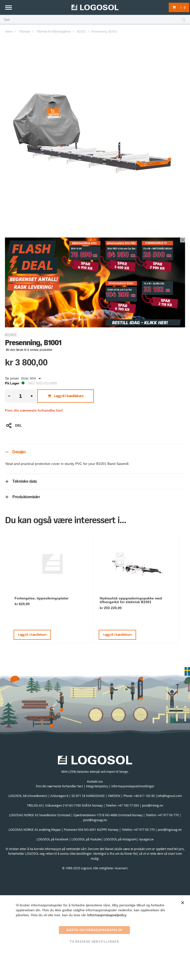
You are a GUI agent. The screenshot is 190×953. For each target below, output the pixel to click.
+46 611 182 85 (144, 796)
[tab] (95, 452)
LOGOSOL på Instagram (120, 839)
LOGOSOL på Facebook (52, 839)
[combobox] (95, 19)
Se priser (12, 378)
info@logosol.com (169, 796)
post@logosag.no (95, 820)
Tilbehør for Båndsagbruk (53, 31)
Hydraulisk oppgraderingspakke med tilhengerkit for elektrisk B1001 (131, 600)
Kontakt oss (95, 781)
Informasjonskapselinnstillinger (132, 786)
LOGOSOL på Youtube (86, 839)
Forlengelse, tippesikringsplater (42, 598)
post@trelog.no (152, 805)
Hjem (8, 31)
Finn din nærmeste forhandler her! (34, 410)
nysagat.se (146, 839)
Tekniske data (24, 481)
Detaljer (19, 452)
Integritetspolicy (97, 786)
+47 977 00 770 (168, 815)
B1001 (81, 31)
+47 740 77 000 (128, 805)
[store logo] (95, 7)
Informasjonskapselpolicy (106, 915)
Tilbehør (24, 31)
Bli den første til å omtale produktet (29, 350)
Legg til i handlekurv (32, 635)
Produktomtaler (26, 497)
